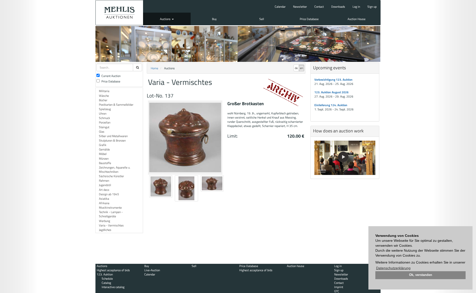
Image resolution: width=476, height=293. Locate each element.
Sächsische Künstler (111, 176)
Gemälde (104, 149)
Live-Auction (152, 270)
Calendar (280, 6)
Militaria (104, 91)
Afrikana (104, 203)
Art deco (104, 189)
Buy (214, 19)
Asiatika (104, 198)
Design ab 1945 (109, 194)
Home (154, 68)
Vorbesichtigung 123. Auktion (333, 79)
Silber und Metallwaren (113, 136)
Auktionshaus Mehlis (119, 12)
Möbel (103, 153)
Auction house (295, 266)
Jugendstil (105, 185)
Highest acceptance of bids (113, 270)
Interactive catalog (113, 287)
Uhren (102, 113)
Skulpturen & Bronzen (112, 140)
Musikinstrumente (110, 207)
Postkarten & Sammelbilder (116, 104)
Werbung (104, 221)
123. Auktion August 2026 (331, 92)
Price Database (309, 19)
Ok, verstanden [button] (420, 275)
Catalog (106, 282)
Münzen (104, 158)
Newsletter (300, 6)
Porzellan (104, 122)
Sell (261, 19)
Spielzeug (105, 109)
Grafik (102, 145)
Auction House (356, 19)
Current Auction (110, 76)
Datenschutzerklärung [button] (393, 268)
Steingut (104, 127)
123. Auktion (105, 274)
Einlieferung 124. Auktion (330, 105)
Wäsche (104, 95)
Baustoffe (105, 163)
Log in (356, 6)
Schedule (107, 278)
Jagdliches (105, 229)
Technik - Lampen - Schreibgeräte (111, 214)
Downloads (338, 6)
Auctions (165, 19)
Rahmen (104, 180)
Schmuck (104, 118)
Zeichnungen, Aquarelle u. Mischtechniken (114, 169)
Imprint (338, 287)
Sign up (372, 6)
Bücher (103, 100)
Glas (101, 131)
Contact (319, 6)
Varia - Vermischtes (111, 225)
